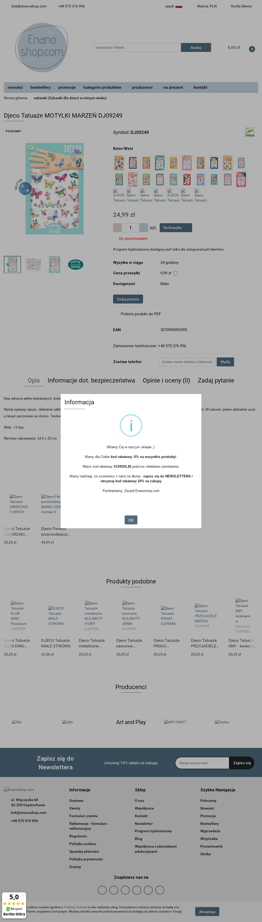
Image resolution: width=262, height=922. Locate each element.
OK (131, 520)
